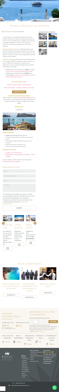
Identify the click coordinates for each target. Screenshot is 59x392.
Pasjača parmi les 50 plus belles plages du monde (11, 286)
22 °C (19, 325)
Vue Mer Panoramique (20, 71)
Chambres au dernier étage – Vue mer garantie (19, 84)
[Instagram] (47, 352)
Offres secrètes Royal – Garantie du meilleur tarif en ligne (19, 87)
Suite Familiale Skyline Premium (14, 77)
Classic (7, 71)
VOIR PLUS (7, 248)
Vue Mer (12, 71)
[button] (54, 387)
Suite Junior (18, 75)
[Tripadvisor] (50, 352)
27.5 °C (5, 325)
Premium (30, 71)
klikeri (10, 389)
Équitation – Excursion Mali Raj (14, 152)
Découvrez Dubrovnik (19, 31)
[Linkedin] (52, 352)
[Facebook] (44, 352)
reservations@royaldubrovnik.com (26, 97)
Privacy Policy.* (41, 331)
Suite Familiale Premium (27, 75)
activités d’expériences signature (12, 161)
